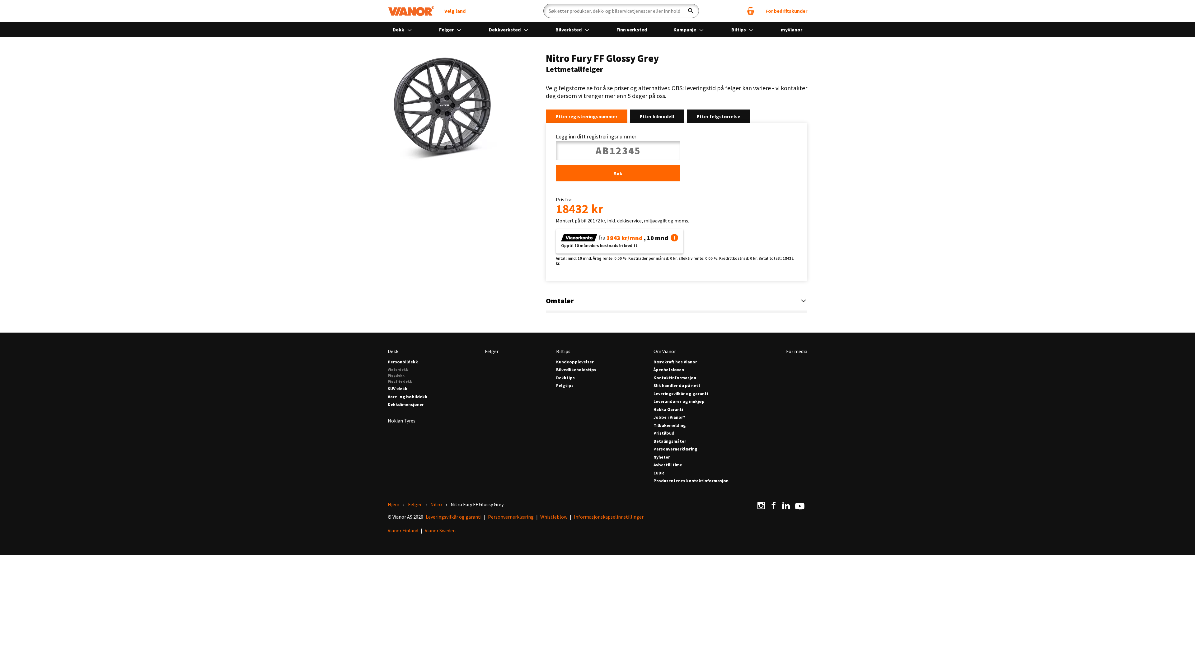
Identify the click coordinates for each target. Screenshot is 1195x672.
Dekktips (565, 377)
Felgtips (565, 385)
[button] (674, 237)
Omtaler (560, 301)
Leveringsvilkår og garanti (681, 393)
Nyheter (662, 457)
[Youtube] (800, 505)
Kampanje (685, 29)
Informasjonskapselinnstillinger (609, 517)
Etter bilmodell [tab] (657, 116)
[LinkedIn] (786, 505)
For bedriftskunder (786, 11)
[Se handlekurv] (751, 11)
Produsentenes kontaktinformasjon (691, 480)
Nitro (436, 504)
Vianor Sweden (440, 530)
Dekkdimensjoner (406, 404)
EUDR (659, 473)
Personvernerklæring (675, 449)
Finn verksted (631, 29)
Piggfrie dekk (400, 381)
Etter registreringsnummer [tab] (586, 116)
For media (796, 351)
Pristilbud (664, 433)
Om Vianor (665, 351)
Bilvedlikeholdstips (576, 369)
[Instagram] (761, 505)
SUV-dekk (397, 388)
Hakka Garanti (668, 409)
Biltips (739, 29)
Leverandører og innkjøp (679, 401)
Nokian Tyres (401, 421)
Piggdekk (396, 375)
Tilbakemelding (670, 425)
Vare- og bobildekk (407, 396)
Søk (618, 173)
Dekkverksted (505, 29)
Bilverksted (569, 29)
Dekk (399, 29)
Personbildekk (403, 362)
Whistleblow (553, 517)
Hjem (393, 504)
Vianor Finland (403, 530)
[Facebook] (773, 505)
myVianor (791, 29)
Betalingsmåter (670, 441)
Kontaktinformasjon (675, 377)
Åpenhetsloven (669, 369)
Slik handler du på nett (677, 385)
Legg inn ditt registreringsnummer (596, 136)
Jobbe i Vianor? (669, 417)
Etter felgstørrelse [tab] (718, 116)
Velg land (455, 11)
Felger (447, 29)
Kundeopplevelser (575, 362)
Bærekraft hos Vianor (675, 362)
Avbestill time (668, 465)
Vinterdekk (398, 369)
